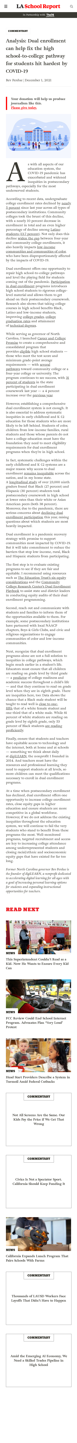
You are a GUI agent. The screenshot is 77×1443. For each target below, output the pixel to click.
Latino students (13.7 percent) (33, 231)
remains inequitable (39, 473)
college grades (33, 316)
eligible (25, 351)
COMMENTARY (18, 30)
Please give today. (24, 108)
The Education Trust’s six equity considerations (36, 579)
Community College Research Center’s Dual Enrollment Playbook (38, 586)
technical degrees (23, 325)
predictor (20, 677)
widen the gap (28, 238)
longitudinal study (23, 482)
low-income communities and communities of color (36, 249)
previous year (42, 395)
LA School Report (38, 6)
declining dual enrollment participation (34, 514)
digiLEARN (18, 756)
